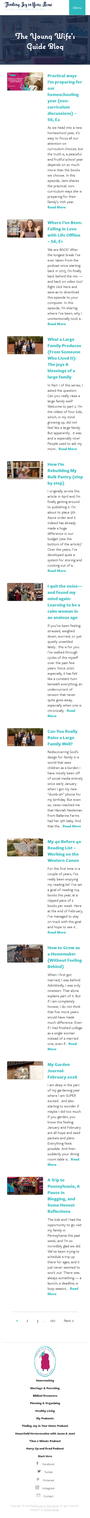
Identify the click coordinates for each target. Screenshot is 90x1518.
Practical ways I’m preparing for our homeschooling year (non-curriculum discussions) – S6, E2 (65, 97)
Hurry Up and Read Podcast (45, 1448)
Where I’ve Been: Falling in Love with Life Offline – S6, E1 (65, 231)
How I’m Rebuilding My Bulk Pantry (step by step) (65, 473)
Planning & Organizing (45, 1403)
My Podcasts (45, 1418)
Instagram (48, 1488)
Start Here (45, 1456)
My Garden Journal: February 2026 (62, 1070)
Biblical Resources (45, 1395)
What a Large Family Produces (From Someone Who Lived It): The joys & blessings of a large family (64, 358)
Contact (48, 1496)
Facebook (48, 1464)
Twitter (48, 1472)
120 (52, 1320)
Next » (69, 1320)
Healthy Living (45, 1410)
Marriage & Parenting (45, 1388)
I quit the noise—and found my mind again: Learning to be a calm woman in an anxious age (65, 601)
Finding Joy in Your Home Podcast (45, 1425)
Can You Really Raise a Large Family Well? (63, 737)
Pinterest (48, 1480)
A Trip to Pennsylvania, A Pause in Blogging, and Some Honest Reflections (64, 1195)
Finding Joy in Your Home (45, 1506)
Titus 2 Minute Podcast (45, 1441)
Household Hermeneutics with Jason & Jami (45, 1433)
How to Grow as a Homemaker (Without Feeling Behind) (65, 956)
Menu (77, 7)
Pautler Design (51, 1509)
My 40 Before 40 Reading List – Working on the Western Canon (64, 850)
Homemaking (45, 1380)
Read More (57, 207)
